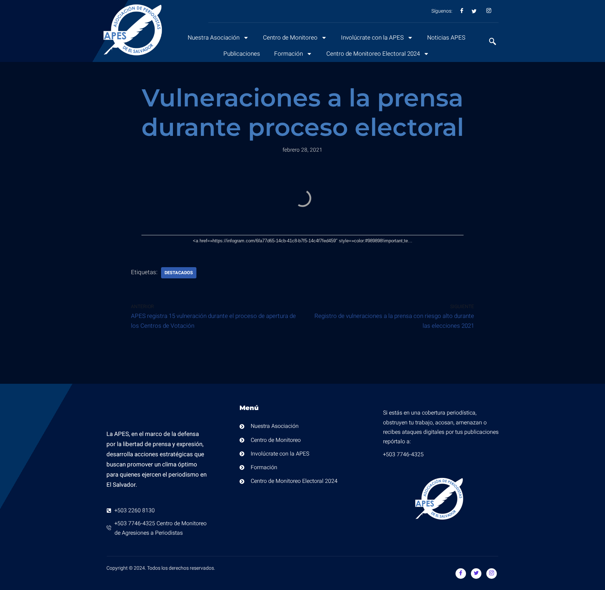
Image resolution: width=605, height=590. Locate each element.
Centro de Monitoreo (290, 37)
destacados (179, 273)
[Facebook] (461, 573)
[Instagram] (491, 573)
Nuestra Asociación (213, 37)
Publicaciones (241, 53)
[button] (489, 42)
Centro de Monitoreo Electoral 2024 (373, 53)
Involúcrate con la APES (372, 37)
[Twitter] (476, 573)
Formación (288, 53)
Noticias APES (446, 37)
